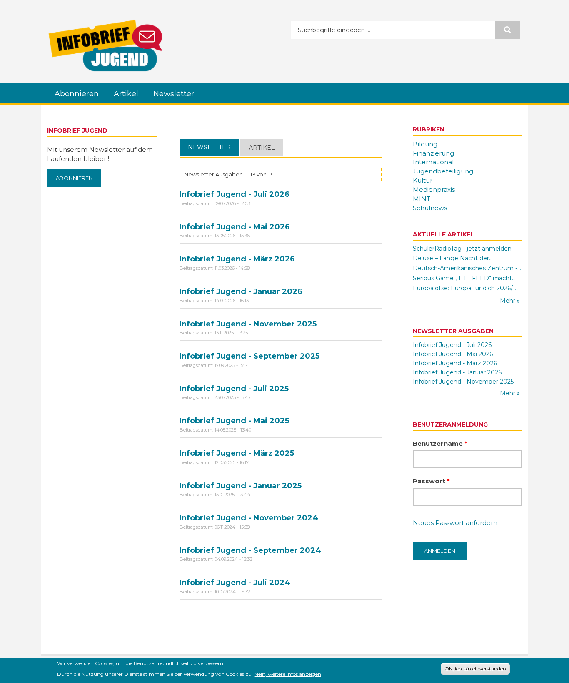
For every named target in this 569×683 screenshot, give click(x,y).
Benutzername (440, 443)
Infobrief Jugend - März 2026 (237, 259)
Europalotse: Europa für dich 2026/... (464, 288)
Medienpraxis (434, 189)
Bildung (425, 144)
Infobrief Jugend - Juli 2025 (234, 388)
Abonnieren (77, 93)
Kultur (422, 180)
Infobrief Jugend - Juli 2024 (235, 582)
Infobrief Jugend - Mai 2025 (234, 420)
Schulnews (430, 208)
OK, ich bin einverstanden (475, 668)
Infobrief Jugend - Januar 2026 (241, 291)
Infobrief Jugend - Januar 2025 (241, 485)
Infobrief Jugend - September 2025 (249, 356)
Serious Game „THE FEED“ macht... (464, 278)
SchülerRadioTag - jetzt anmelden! (463, 248)
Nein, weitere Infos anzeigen (288, 673)
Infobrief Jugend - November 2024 (249, 517)
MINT (421, 199)
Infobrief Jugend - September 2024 (250, 550)
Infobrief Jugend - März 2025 (237, 453)
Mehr (508, 300)
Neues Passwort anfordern (455, 523)
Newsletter (173, 93)
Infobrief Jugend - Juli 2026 (234, 194)
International (433, 162)
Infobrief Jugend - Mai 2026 (235, 226)
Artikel (126, 93)
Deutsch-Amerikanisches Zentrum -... (467, 268)
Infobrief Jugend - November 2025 (248, 324)
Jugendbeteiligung (443, 171)
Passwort (431, 481)
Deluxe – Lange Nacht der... (453, 258)
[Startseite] (105, 45)
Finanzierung (433, 153)
